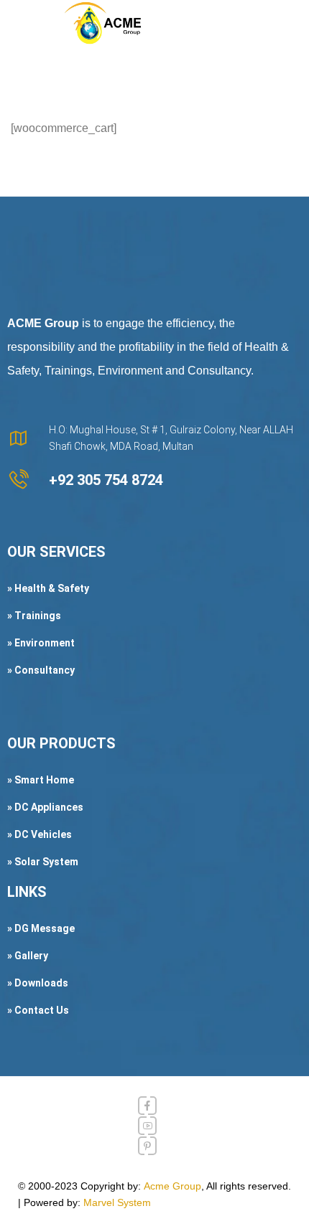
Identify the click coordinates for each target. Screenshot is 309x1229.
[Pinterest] (147, 1145)
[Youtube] (147, 1125)
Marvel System (117, 1202)
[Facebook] (147, 1105)
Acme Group (172, 1186)
